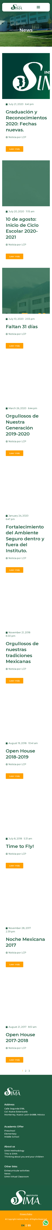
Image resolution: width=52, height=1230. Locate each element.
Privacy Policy (26, 1214)
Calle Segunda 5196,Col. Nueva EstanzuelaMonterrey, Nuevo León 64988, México (24, 1111)
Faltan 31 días (22, 326)
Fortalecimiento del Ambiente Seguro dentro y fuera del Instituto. (25, 538)
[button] (38, 7)
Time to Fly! (20, 846)
